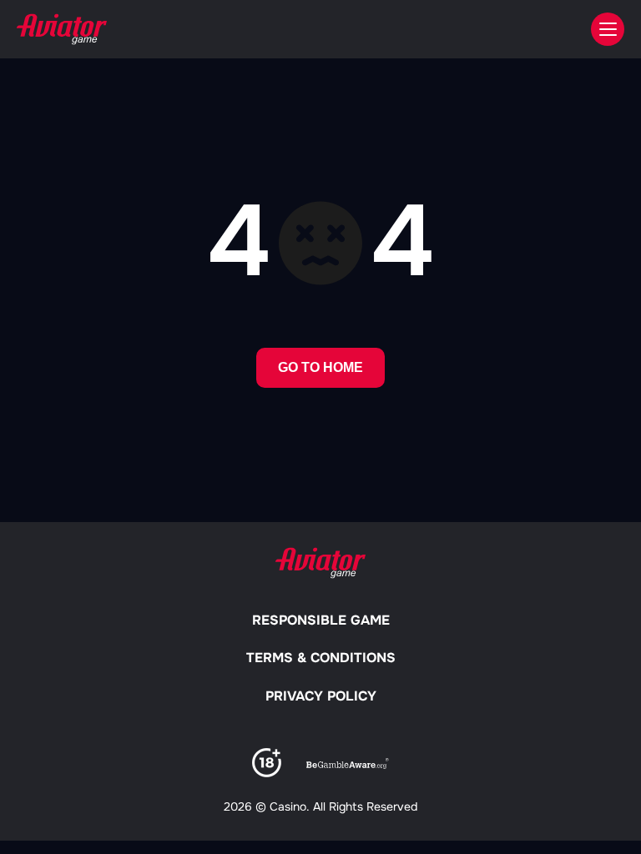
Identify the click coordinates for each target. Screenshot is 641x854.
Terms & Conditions (321, 657)
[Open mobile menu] (607, 29)
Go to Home (320, 367)
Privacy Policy (320, 696)
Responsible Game (321, 620)
